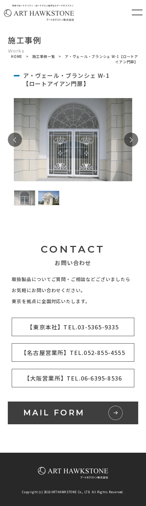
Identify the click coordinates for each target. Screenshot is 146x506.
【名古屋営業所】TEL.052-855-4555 (73, 352)
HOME (16, 56)
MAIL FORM (54, 413)
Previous (15, 140)
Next (131, 140)
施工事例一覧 (43, 56)
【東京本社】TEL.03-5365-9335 (73, 327)
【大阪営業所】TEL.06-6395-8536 (73, 378)
